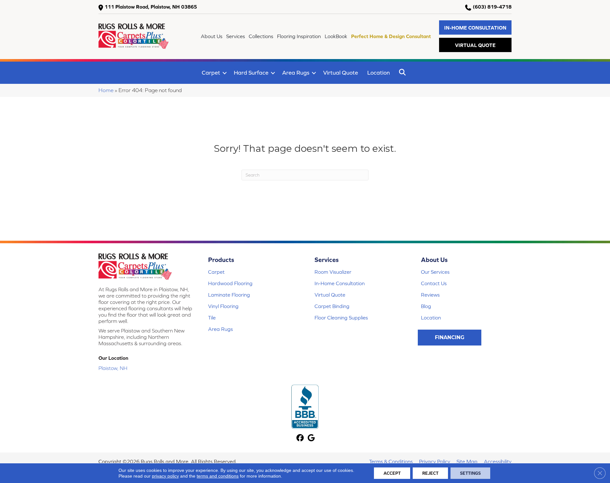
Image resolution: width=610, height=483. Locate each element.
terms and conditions (218, 476)
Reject (430, 473)
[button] (475, 27)
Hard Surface (251, 72)
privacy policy (165, 476)
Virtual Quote (340, 72)
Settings (470, 473)
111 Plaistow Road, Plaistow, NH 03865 (151, 7)
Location (378, 72)
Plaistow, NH (112, 368)
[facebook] (300, 438)
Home (105, 90)
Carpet (211, 72)
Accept (392, 473)
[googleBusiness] (311, 438)
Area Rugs (295, 72)
